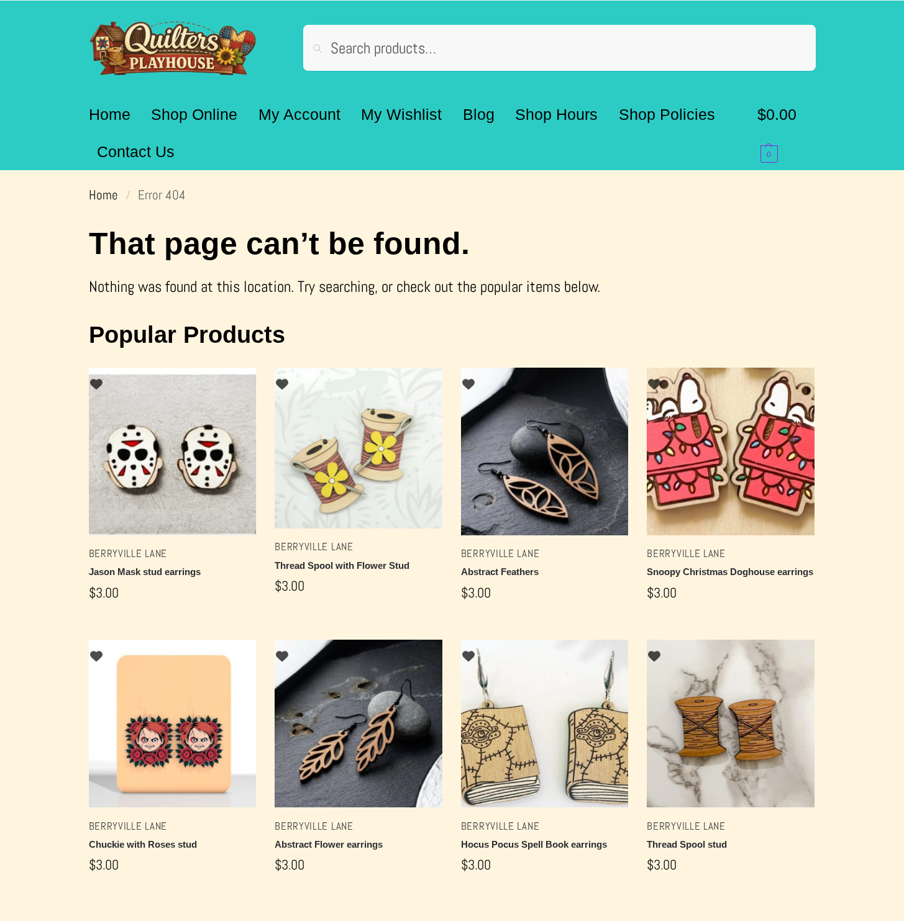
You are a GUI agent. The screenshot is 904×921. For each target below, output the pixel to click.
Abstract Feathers (500, 571)
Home (103, 195)
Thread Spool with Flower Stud (342, 565)
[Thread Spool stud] (731, 723)
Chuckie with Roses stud (143, 844)
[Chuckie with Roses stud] (173, 723)
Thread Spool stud (687, 844)
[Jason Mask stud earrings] (173, 451)
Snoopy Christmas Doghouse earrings (730, 571)
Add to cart (172, 627)
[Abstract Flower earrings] (358, 723)
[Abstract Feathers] (545, 451)
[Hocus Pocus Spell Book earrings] (545, 723)
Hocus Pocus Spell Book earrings (534, 844)
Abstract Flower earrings (329, 844)
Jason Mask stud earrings (145, 571)
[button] (786, 133)
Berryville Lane (128, 553)
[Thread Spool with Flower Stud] (358, 448)
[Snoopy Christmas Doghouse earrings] (731, 451)
